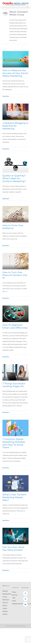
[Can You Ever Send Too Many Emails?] (15, 536)
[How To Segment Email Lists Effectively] (15, 314)
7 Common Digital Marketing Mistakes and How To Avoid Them (13, 443)
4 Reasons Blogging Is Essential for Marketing (15, 126)
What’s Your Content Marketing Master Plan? (14, 497)
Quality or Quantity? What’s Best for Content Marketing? (14, 178)
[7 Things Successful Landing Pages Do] (15, 372)
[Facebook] (25, 593)
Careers (4, 614)
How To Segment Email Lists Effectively (15, 326)
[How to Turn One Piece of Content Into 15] (15, 261)
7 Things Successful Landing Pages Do (13, 385)
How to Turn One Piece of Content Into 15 (14, 275)
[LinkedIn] (25, 604)
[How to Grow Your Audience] (15, 214)
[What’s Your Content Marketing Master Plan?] (15, 483)
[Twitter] (25, 599)
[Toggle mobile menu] (28, 6)
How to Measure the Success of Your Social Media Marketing (15, 73)
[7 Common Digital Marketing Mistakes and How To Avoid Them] (15, 428)
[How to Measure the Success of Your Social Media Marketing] (15, 59)
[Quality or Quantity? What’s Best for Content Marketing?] (15, 164)
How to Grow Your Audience (12, 226)
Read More (5, 96)
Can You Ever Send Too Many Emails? (13, 548)
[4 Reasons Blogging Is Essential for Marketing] (15, 112)
